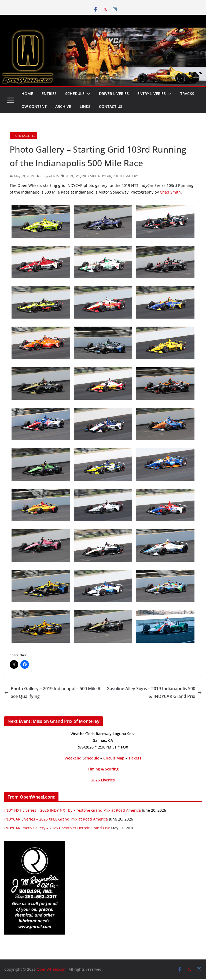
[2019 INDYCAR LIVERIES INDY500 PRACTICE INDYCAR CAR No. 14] (41, 411)
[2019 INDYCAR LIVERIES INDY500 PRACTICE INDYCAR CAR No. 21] (165, 209)
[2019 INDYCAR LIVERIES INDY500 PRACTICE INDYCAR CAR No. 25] (103, 330)
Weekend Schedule (82, 758)
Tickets (134, 758)
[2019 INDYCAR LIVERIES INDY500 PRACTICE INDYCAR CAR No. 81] (165, 533)
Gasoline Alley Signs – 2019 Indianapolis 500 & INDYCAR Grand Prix (150, 692)
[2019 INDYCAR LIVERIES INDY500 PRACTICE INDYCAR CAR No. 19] (103, 493)
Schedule (74, 93)
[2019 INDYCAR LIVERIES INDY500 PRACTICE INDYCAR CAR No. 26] (41, 573)
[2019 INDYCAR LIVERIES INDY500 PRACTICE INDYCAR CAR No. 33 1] (165, 371)
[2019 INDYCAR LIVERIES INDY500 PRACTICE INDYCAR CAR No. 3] (165, 330)
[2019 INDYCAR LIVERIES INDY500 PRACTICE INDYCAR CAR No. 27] (165, 290)
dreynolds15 (50, 176)
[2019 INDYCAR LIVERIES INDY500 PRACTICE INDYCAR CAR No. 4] (165, 493)
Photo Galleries (23, 136)
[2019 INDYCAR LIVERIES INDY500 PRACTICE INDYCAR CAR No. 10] (103, 573)
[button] (87, 93)
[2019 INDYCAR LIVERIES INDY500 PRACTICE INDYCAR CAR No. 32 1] (165, 614)
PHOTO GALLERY (125, 176)
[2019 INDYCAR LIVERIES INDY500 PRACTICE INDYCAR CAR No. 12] (165, 249)
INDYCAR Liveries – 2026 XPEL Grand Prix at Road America (56, 819)
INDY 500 (89, 176)
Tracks (187, 93)
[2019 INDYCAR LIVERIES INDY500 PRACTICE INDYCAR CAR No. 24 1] (41, 614)
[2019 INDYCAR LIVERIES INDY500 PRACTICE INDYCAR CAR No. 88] (103, 249)
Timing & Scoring (103, 769)
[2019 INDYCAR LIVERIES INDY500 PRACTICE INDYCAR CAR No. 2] (103, 290)
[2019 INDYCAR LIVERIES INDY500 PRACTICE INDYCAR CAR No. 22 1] (41, 209)
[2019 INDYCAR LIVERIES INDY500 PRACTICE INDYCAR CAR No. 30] (103, 371)
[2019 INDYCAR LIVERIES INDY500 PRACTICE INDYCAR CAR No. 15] (103, 411)
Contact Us (110, 106)
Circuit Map (113, 758)
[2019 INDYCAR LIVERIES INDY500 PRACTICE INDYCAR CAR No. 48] (165, 452)
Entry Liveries (151, 93)
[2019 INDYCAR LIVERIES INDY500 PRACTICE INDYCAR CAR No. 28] (41, 493)
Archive (63, 106)
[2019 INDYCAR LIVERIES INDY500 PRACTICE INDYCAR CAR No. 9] (165, 411)
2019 (69, 176)
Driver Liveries (114, 93)
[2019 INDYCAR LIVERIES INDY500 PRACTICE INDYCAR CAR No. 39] (165, 573)
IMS (77, 176)
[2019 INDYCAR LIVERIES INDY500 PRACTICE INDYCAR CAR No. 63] (41, 249)
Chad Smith (170, 192)
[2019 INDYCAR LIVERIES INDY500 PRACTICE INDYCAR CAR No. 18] (41, 290)
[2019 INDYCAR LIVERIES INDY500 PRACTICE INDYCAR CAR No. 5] (103, 614)
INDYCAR (104, 176)
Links (85, 106)
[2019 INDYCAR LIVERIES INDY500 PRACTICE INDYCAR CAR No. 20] (103, 209)
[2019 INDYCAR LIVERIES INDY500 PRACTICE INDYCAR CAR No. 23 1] (103, 452)
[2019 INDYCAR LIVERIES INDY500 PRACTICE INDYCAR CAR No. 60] (41, 533)
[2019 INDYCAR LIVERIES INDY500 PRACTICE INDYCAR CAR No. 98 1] (41, 330)
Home (27, 93)
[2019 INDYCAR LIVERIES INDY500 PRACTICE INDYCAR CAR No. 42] (103, 533)
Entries (49, 93)
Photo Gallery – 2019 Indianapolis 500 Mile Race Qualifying (55, 692)
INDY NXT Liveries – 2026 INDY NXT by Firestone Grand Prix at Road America (72, 810)
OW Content (34, 106)
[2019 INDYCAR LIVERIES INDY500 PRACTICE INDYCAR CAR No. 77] (41, 452)
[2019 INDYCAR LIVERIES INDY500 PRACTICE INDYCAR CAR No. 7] (41, 371)
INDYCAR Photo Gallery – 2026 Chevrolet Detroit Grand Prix (57, 827)
